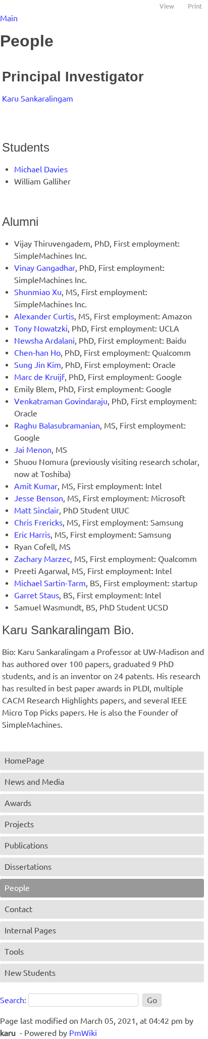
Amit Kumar (36, 486)
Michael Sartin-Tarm (50, 583)
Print (195, 6)
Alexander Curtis (44, 316)
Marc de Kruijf (39, 377)
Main (9, 18)
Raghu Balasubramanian (57, 425)
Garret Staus (36, 595)
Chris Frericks (38, 522)
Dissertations (28, 866)
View (167, 6)
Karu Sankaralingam (37, 98)
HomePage (24, 760)
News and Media (34, 781)
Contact (18, 909)
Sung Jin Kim (37, 364)
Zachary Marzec (42, 558)
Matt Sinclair (36, 510)
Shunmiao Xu (38, 292)
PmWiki (83, 1032)
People (17, 887)
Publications (26, 845)
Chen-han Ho (37, 352)
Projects (19, 824)
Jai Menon (32, 449)
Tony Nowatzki (41, 328)
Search (12, 1000)
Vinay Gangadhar (44, 267)
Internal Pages (30, 930)
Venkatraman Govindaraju (61, 401)
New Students (30, 972)
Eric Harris (32, 534)
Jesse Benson (38, 498)
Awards (18, 803)
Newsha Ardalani (44, 340)
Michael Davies (41, 169)
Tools (14, 951)
